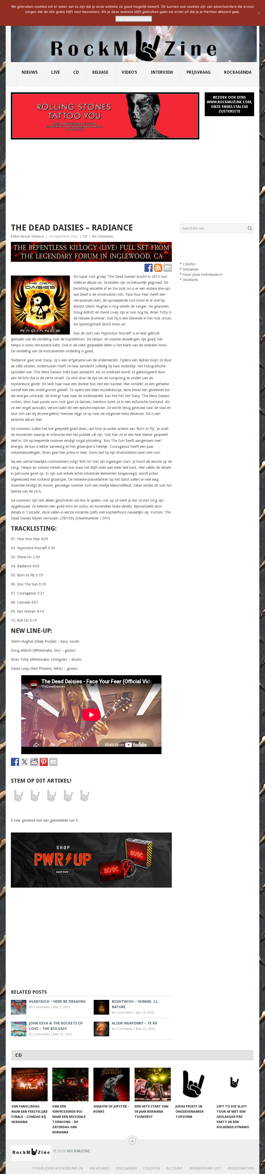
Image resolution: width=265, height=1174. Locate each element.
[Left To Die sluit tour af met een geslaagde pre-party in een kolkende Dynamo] (235, 1084)
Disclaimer (190, 269)
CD (76, 72)
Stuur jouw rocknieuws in (203, 274)
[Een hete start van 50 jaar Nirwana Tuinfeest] (153, 1084)
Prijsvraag (199, 72)
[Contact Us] (168, 268)
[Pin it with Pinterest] (44, 762)
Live (55, 72)
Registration (241, 1168)
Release (100, 72)
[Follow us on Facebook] (148, 268)
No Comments (102, 236)
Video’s (129, 72)
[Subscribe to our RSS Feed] (158, 268)
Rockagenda (238, 72)
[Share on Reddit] (34, 762)
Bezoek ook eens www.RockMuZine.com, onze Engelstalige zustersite (229, 104)
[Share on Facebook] (15, 762)
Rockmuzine (78, 1151)
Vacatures (190, 280)
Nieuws (30, 72)
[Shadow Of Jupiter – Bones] (111, 1084)
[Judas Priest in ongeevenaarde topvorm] (193, 1084)
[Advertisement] (132, 178)
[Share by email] (53, 762)
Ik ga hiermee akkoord (134, 19)
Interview (162, 72)
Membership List (205, 1168)
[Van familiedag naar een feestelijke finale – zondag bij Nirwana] (29, 1084)
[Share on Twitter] (24, 762)
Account (174, 1168)
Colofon (189, 264)
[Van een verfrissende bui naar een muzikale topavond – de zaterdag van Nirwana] (70, 1084)
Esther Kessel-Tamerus (27, 236)
